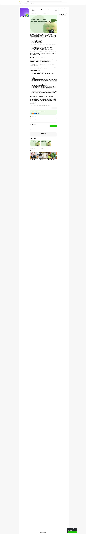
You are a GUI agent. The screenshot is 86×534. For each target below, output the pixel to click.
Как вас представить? (33, 124)
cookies (76, 528)
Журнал (21, 3)
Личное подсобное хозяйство (26, 3)
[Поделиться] (45, 532)
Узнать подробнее (70, 530)
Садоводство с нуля (33, 3)
